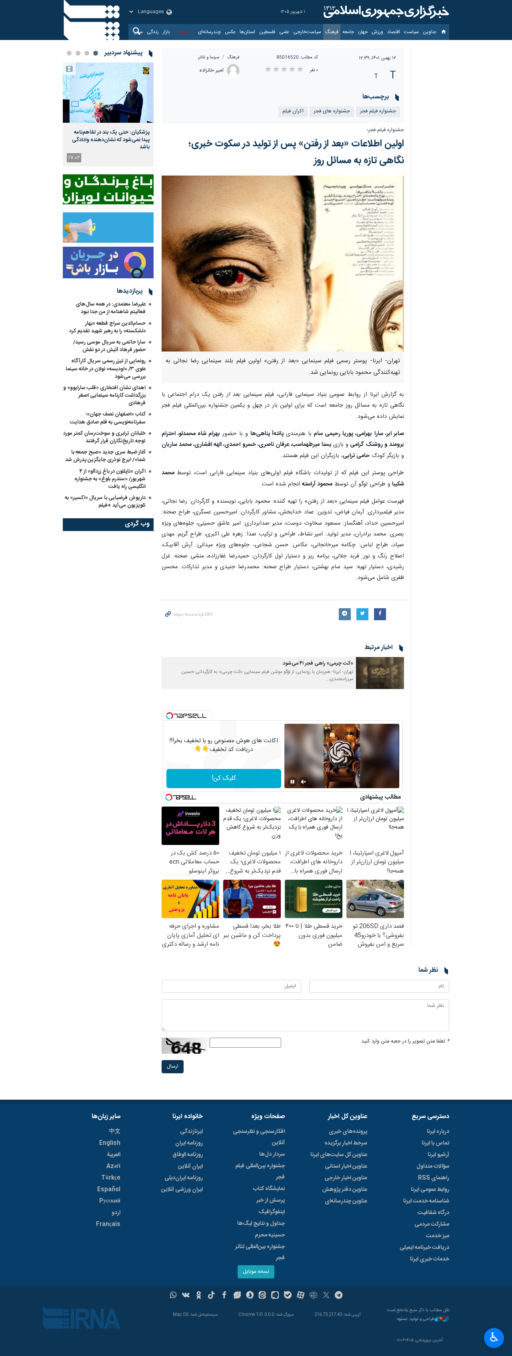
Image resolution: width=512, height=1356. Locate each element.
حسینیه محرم (270, 1235)
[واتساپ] (173, 1296)
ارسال (172, 1066)
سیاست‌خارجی (307, 32)
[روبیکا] (313, 1296)
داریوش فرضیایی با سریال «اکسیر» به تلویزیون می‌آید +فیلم (105, 501)
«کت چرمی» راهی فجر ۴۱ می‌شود (318, 663)
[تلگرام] (339, 1296)
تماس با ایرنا (435, 1143)
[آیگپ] (275, 1296)
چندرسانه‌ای (209, 32)
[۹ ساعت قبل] (108, 92)
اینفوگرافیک (271, 1212)
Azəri (113, 1166)
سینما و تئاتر (208, 57)
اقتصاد (393, 32)
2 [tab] (86, 53)
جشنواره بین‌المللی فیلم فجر (260, 1171)
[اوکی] (198, 1296)
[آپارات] (300, 1296)
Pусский (109, 1201)
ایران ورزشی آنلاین (182, 1189)
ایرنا (385, 12)
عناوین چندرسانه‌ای (346, 1201)
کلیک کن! (224, 778)
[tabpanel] (108, 114)
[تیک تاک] (211, 1296)
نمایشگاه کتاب (269, 1189)
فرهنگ (331, 32)
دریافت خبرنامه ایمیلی (424, 1247)
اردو (116, 1213)
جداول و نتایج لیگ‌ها (261, 1223)
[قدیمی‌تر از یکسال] (380, 673)
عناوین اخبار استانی (346, 1166)
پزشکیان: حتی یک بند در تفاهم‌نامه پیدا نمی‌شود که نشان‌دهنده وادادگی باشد (111, 140)
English (109, 1143)
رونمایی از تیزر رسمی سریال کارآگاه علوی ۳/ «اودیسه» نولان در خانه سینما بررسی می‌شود (106, 369)
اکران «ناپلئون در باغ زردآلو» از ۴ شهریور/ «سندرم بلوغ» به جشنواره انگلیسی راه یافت (110, 479)
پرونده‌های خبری (348, 1131)
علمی (284, 32)
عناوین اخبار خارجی (345, 1178)
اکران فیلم (293, 111)
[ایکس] (326, 1296)
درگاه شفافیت (433, 1213)
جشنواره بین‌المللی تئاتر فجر (260, 1252)
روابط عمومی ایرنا (430, 1189)
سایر (138, 32)
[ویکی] (185, 1296)
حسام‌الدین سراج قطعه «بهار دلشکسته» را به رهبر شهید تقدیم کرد (107, 327)
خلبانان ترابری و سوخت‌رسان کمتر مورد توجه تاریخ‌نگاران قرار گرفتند (104, 437)
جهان (363, 32)
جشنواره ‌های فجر (332, 111)
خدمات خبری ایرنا (429, 1259)
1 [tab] (95, 53)
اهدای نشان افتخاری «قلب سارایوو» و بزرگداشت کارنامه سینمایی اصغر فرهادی (104, 395)
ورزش (377, 32)
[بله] (287, 1296)
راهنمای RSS (433, 1178)
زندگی (153, 32)
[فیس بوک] (224, 1296)
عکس (230, 32)
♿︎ (494, 1337)
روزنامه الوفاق (187, 1155)
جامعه (348, 32)
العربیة (113, 1155)
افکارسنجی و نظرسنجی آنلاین (259, 1137)
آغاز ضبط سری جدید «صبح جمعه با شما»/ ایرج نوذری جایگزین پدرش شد (105, 456)
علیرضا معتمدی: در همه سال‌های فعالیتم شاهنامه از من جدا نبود (111, 308)
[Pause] (292, 782)
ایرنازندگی (191, 1131)
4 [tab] (69, 53)
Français (108, 1224)
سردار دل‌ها (272, 1154)
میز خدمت (437, 1236)
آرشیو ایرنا (438, 1155)
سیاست (411, 32)
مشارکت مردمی (431, 1224)
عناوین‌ (429, 32)
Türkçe (110, 1178)
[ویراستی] (237, 1296)
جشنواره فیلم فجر (378, 111)
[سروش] (249, 1296)
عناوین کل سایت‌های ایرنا (338, 1155)
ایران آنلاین (190, 1166)
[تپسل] (170, 716)
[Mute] (303, 782)
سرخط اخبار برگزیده (345, 1143)
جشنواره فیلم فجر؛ (385, 130)
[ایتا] (262, 1296)
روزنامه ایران (189, 1143)
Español (108, 1189)
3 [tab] (78, 53)
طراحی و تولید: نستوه (416, 1319)
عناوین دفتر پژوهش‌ (344, 1189)
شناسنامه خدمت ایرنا (426, 1201)
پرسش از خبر (270, 1200)
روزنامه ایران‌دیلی (183, 1178)
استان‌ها (247, 32)
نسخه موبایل (256, 1272)
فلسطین (267, 32)
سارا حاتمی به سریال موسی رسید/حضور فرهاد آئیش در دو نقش (109, 346)
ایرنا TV (181, 32)
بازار (166, 32)
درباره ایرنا (438, 1131)
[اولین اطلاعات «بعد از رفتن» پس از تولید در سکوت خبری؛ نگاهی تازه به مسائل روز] (283, 263)
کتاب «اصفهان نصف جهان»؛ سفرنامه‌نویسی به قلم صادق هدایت (108, 418)
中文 (114, 1131)
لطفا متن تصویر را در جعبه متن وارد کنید (405, 1041)
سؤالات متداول (432, 1166)
